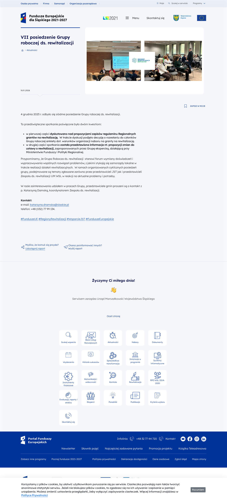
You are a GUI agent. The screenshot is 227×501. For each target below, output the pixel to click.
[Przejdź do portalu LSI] (110, 18)
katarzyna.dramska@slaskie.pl (49, 204)
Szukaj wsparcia (68, 342)
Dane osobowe (161, 459)
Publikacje (135, 402)
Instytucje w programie (135, 360)
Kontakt (170, 438)
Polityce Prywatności (34, 495)
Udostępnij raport (35, 248)
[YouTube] (182, 439)
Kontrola (113, 382)
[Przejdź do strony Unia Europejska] (201, 18)
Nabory (135, 342)
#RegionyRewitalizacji (52, 219)
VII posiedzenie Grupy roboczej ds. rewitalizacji (47, 40)
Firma (46, 3)
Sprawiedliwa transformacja (113, 361)
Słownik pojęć (90, 448)
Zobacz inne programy (33, 459)
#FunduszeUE (29, 219)
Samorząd (59, 3)
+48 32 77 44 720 (146, 438)
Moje (162, 3)
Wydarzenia (68, 362)
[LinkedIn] (203, 439)
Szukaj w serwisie (179, 3)
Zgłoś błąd (181, 459)
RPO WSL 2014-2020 (157, 381)
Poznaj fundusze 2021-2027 (67, 459)
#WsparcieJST (76, 219)
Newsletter (68, 448)
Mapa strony (199, 459)
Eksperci (91, 402)
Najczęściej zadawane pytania (124, 448)
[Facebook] (189, 439)
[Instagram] (196, 439)
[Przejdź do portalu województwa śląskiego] (182, 18)
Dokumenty (157, 342)
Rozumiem (198, 489)
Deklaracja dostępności (134, 459)
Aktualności (113, 342)
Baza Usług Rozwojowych (90, 341)
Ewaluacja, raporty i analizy (68, 401)
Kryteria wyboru (157, 402)
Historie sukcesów (90, 362)
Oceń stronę (113, 316)
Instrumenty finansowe (68, 382)
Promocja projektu (160, 448)
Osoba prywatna (29, 3)
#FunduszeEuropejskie (100, 219)
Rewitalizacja (135, 382)
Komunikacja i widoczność (90, 380)
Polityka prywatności (104, 459)
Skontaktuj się (155, 18)
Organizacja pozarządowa (83, 3)
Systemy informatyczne (157, 361)
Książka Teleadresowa (192, 448)
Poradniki (113, 402)
